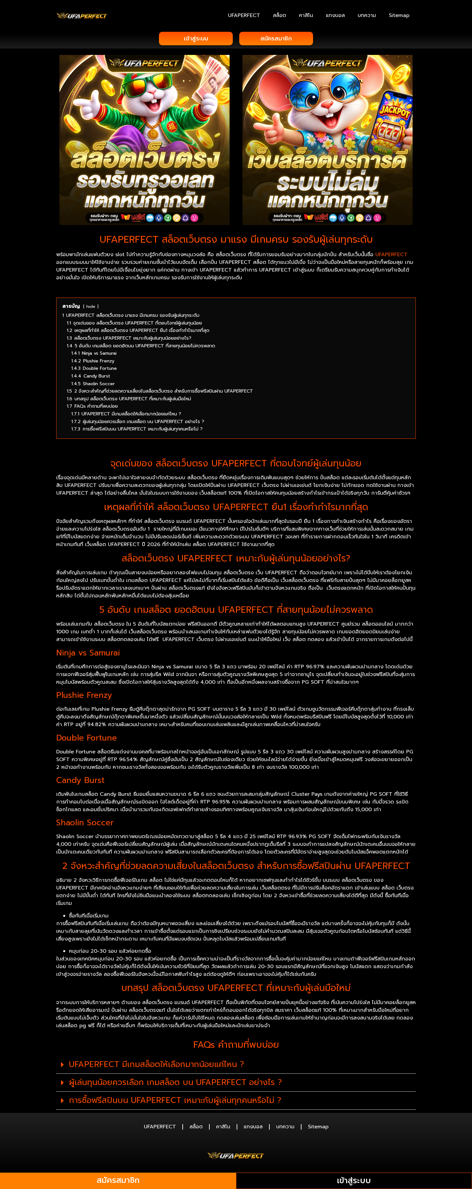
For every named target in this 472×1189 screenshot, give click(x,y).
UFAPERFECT (244, 15)
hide (90, 306)
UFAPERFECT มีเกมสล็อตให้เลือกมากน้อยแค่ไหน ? (156, 1064)
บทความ (367, 15)
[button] (236, 1065)
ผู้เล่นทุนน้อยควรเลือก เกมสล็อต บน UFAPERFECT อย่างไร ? (175, 1082)
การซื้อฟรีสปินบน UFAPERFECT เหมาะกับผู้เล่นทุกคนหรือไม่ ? (175, 1100)
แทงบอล (335, 15)
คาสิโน (306, 15)
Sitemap (399, 15)
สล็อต (279, 15)
